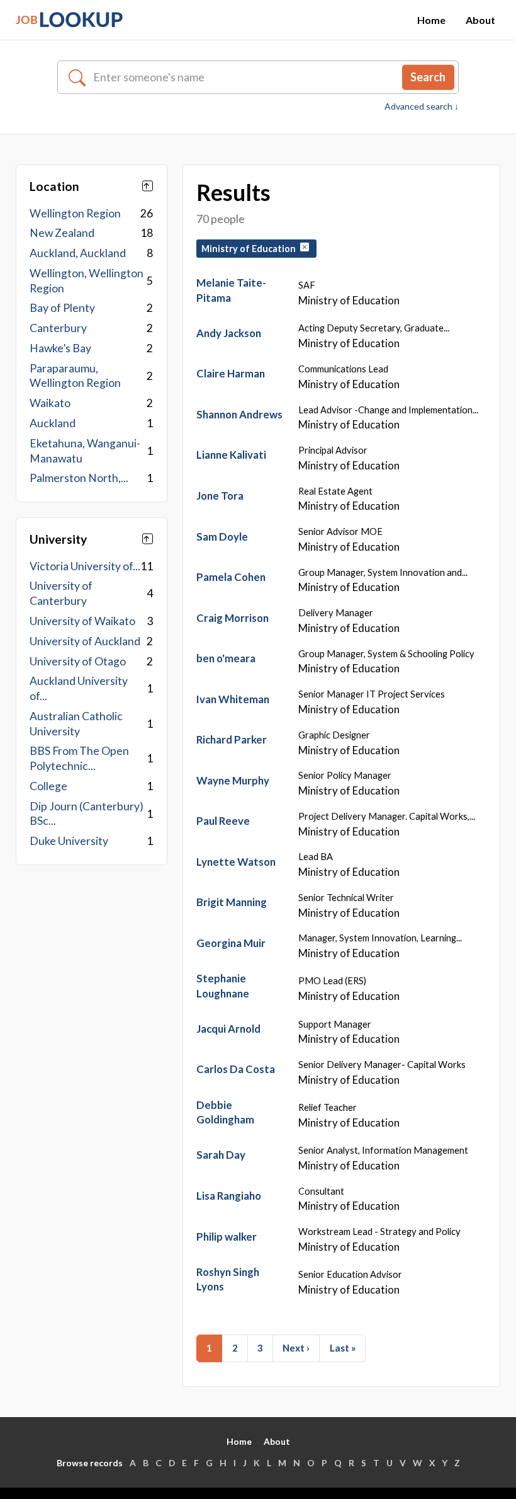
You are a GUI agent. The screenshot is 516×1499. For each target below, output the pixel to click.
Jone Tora (220, 495)
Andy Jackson (228, 333)
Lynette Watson (236, 861)
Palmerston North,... (79, 478)
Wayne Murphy (232, 780)
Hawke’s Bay (60, 348)
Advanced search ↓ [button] (421, 106)
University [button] (58, 539)
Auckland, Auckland (78, 253)
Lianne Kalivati (231, 454)
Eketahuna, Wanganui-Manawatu (85, 451)
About (480, 20)
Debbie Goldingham (225, 1112)
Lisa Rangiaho (228, 1195)
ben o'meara (225, 658)
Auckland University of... (79, 688)
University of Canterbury (61, 593)
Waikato (50, 403)
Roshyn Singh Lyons (227, 1279)
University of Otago (78, 661)
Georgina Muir (231, 943)
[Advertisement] (91, 962)
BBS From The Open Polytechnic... (79, 758)
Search (428, 77)
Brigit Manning (231, 902)
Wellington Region (75, 213)
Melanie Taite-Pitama (231, 290)
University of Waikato (82, 621)
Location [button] (54, 186)
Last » (343, 1347)
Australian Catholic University (76, 723)
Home (431, 20)
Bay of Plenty (62, 307)
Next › (296, 1347)
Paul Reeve (223, 820)
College (48, 786)
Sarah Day (220, 1154)
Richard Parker (231, 739)
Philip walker (226, 1236)
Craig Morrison (232, 617)
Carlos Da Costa (235, 1069)
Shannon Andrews (239, 414)
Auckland (53, 423)
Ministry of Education (250, 248)
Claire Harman (230, 373)
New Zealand (62, 232)
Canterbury (58, 328)
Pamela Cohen (231, 576)
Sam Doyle (222, 536)
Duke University (69, 840)
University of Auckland (85, 641)
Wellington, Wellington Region (86, 281)
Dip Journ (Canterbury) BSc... (86, 814)
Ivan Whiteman (232, 699)
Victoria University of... (85, 566)
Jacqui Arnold (228, 1028)
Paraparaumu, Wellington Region (75, 376)
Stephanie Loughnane (222, 986)
